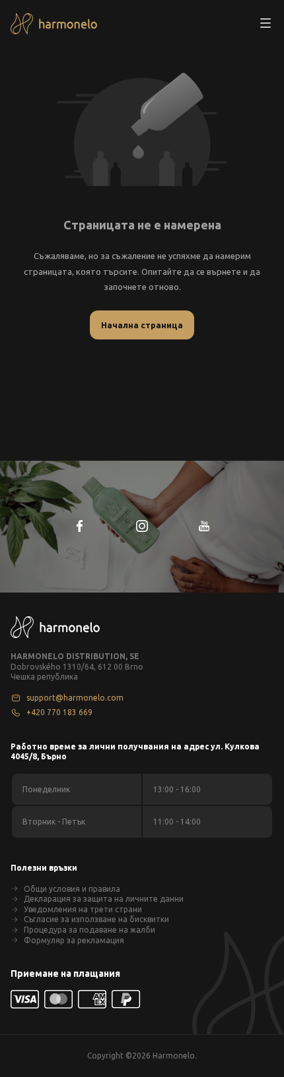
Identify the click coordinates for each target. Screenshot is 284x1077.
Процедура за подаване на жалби (89, 929)
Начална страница (142, 325)
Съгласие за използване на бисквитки (96, 919)
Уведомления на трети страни (83, 909)
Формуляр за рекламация (74, 940)
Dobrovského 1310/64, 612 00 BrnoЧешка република (77, 672)
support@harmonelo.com (75, 697)
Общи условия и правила (72, 889)
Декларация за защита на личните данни (104, 898)
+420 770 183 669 (59, 712)
